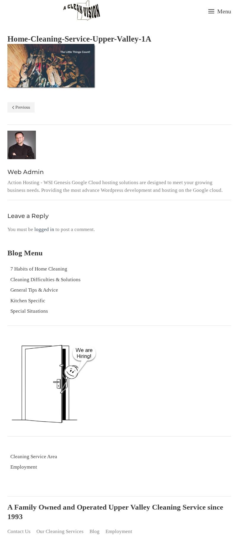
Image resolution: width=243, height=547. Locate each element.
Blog (94, 531)
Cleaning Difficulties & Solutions (45, 279)
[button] (219, 11)
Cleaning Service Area (33, 456)
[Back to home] (81, 11)
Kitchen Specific (27, 300)
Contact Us (19, 531)
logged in (44, 229)
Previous (22, 107)
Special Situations (29, 311)
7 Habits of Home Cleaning (38, 269)
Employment (23, 467)
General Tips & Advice (34, 290)
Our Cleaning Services (60, 531)
